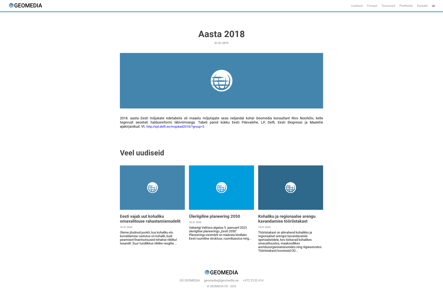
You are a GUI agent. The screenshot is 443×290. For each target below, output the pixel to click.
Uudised (357, 6)
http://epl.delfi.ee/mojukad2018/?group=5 (175, 126)
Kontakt (422, 6)
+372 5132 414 (253, 280)
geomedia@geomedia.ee (221, 280)
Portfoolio (406, 6)
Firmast (372, 6)
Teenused (388, 6)
